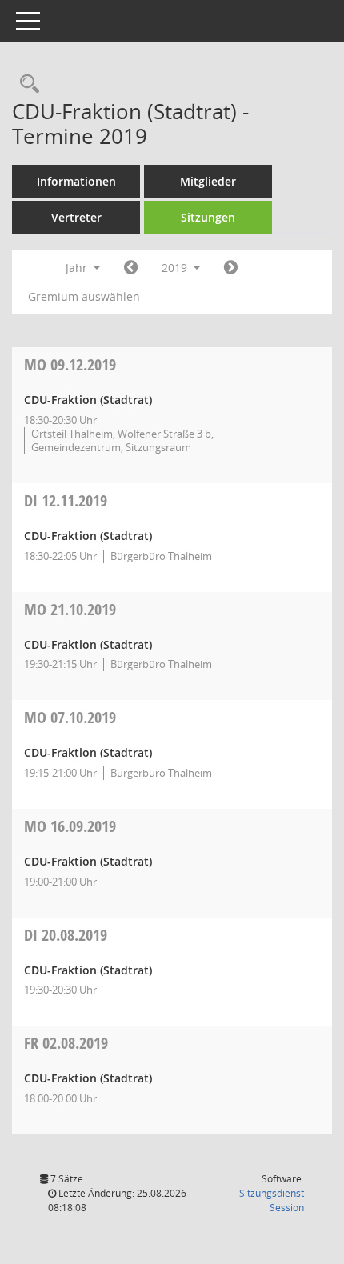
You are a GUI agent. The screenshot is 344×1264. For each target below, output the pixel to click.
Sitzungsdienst (271, 1200)
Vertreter (76, 217)
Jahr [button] (78, 267)
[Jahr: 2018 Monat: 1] (131, 268)
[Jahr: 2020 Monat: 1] (231, 268)
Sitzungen (208, 217)
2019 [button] (176, 267)
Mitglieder (208, 181)
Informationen (76, 181)
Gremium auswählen (84, 296)
